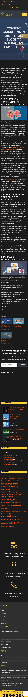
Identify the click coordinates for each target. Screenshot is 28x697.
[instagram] (10, 695)
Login (19, 7)
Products (3, 620)
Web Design (6, 513)
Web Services (16, 523)
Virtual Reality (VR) (16, 147)
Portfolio (3, 613)
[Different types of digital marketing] (18, 321)
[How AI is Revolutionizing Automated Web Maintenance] (6, 439)
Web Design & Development (12, 461)
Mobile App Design (9, 457)
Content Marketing (9, 478)
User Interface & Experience (10, 511)
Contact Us (4, 623)
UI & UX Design (8, 459)
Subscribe (22, 364)
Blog (4, 452)
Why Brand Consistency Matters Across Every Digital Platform (13, 671)
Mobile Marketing (19, 494)
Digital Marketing (9, 455)
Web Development (9, 516)
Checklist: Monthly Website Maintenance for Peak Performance (15, 416)
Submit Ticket (6, 4)
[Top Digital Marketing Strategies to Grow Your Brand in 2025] (6, 321)
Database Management (9, 481)
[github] (20, 695)
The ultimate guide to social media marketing (6, 340)
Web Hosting (8, 463)
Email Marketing (7, 489)
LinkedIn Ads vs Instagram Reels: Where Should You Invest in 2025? (12, 684)
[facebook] (4, 695)
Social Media (10, 179)
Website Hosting (7, 526)
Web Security (4, 523)
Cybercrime (20, 478)
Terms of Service (5, 659)
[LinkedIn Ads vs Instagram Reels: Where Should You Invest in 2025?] (6, 424)
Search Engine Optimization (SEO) (10, 501)
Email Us (13, 1)
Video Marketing (22, 511)
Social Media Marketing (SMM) (11, 507)
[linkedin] (13, 695)
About (3, 610)
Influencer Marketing (9, 492)
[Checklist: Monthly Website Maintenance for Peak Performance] (6, 417)
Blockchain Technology (5, 476)
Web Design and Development (9, 631)
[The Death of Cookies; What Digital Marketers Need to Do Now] (6, 432)
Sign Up (11, 7)
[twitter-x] (7, 695)
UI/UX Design (4, 644)
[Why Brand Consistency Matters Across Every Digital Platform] (6, 410)
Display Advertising (9, 487)
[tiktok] (17, 695)
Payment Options (6, 655)
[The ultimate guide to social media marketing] (6, 335)
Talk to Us (5, 1)
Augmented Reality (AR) (8, 149)
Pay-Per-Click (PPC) (7, 497)
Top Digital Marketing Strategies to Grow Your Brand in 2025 (6, 326)
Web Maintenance (9, 464)
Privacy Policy (5, 662)
